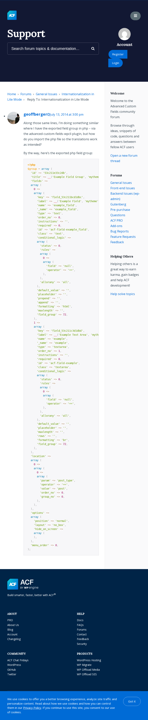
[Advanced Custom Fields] (11, 15)
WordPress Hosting (89, 660)
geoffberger (35, 114)
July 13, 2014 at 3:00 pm (66, 114)
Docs (80, 620)
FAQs (80, 625)
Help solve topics (122, 294)
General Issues (46, 94)
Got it (132, 701)
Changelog (14, 639)
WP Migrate (84, 665)
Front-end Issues (122, 188)
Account (12, 634)
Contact (82, 634)
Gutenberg (118, 204)
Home (11, 94)
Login (115, 63)
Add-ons (116, 226)
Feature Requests (123, 237)
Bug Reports (119, 231)
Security (82, 644)
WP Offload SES (87, 674)
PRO (10, 620)
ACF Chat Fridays (18, 660)
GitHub (11, 669)
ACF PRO (116, 220)
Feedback (117, 242)
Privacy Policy (32, 708)
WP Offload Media (88, 669)
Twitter (11, 674)
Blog (10, 629)
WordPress (14, 665)
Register (118, 54)
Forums (25, 94)
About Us (13, 625)
